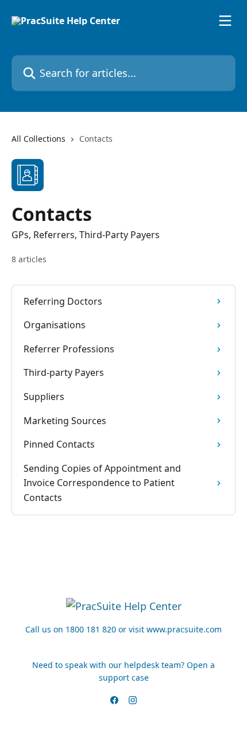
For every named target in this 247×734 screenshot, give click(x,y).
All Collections (38, 138)
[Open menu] (225, 21)
